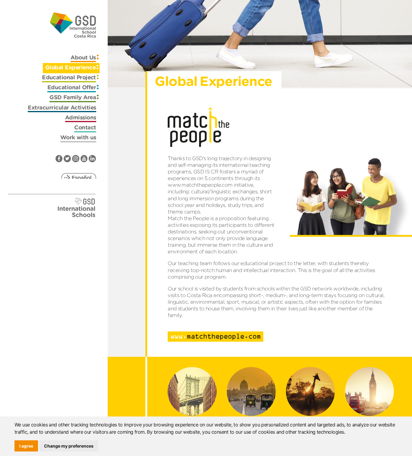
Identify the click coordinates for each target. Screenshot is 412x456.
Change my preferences (68, 445)
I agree (26, 445)
